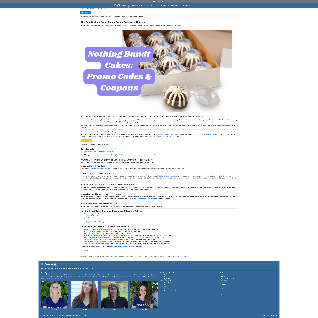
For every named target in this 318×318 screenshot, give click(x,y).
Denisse (144, 309)
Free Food (163, 292)
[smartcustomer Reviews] (274, 315)
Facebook (223, 290)
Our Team (54, 268)
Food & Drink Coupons (101, 8)
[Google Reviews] (276, 315)
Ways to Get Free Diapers (167, 280)
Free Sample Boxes (166, 282)
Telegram (223, 294)
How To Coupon (165, 275)
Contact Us (45, 268)
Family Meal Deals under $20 (228, 279)
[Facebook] (154, 1)
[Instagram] (159, 1)
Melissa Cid (92, 19)
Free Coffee (164, 286)
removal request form (173, 256)
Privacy (91, 268)
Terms (84, 268)
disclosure (183, 256)
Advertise (67, 268)
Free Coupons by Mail (166, 277)
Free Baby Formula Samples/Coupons (170, 290)
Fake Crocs (224, 277)
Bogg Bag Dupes (225, 280)
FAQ (60, 268)
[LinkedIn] (271, 315)
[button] (140, 6)
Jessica (84, 309)
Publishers (76, 268)
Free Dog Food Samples (167, 279)
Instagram (223, 292)
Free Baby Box (165, 284)
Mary (114, 309)
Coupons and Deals (90, 8)
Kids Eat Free (224, 275)
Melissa (85, 250)
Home (82, 8)
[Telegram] (163, 1)
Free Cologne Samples (166, 288)
